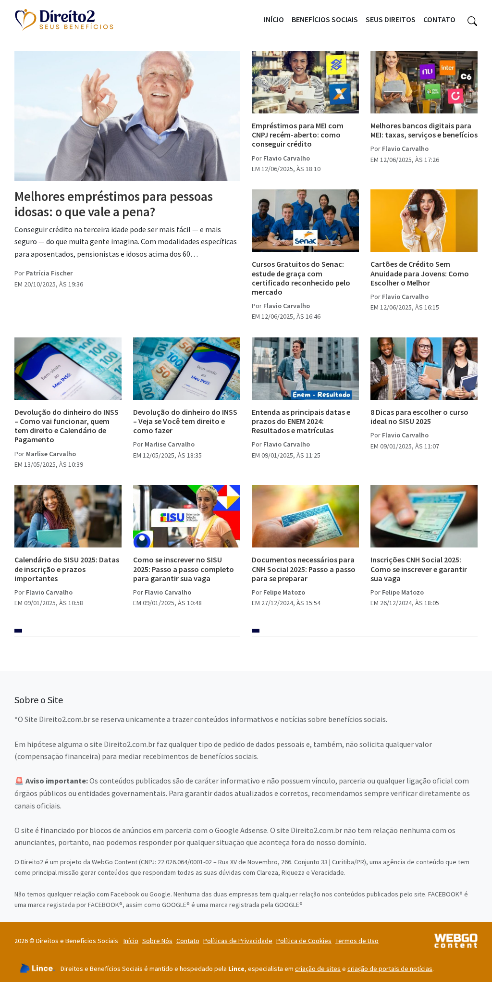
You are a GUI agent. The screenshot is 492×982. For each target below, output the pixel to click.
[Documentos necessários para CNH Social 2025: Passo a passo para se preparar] (305, 516)
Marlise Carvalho (51, 453)
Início (274, 19)
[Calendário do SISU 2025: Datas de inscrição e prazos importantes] (68, 516)
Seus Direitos (391, 19)
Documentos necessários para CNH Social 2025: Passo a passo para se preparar (304, 569)
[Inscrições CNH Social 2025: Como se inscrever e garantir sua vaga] (424, 516)
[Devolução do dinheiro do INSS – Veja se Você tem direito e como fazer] (186, 368)
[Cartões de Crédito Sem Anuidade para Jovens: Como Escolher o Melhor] (424, 220)
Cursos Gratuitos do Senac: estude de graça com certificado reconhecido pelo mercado (301, 278)
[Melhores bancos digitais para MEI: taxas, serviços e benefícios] (424, 82)
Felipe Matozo (284, 592)
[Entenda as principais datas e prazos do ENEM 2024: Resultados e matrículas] (305, 368)
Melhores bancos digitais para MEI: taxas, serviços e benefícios (424, 130)
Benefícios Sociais (325, 19)
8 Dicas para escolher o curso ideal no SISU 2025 (419, 416)
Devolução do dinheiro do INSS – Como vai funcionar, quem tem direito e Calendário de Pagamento (66, 426)
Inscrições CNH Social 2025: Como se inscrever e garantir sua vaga (418, 569)
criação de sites (318, 968)
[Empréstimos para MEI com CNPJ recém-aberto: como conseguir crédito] (305, 82)
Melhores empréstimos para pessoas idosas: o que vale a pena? (113, 204)
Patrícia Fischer (49, 273)
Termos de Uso (357, 940)
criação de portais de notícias (389, 968)
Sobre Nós (157, 940)
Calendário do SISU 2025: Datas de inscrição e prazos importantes (66, 569)
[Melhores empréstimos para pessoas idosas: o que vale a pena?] (127, 116)
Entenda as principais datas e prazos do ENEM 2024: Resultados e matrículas (301, 421)
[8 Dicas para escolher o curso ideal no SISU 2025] (424, 368)
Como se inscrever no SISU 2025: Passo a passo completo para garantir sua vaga (183, 569)
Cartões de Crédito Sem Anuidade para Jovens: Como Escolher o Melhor (419, 273)
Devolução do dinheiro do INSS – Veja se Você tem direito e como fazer (185, 421)
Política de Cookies (304, 940)
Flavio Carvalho (286, 158)
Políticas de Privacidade (237, 940)
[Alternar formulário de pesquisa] (472, 19)
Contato (439, 19)
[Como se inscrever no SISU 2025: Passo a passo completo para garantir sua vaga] (186, 516)
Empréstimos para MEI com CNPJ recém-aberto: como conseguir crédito (298, 135)
